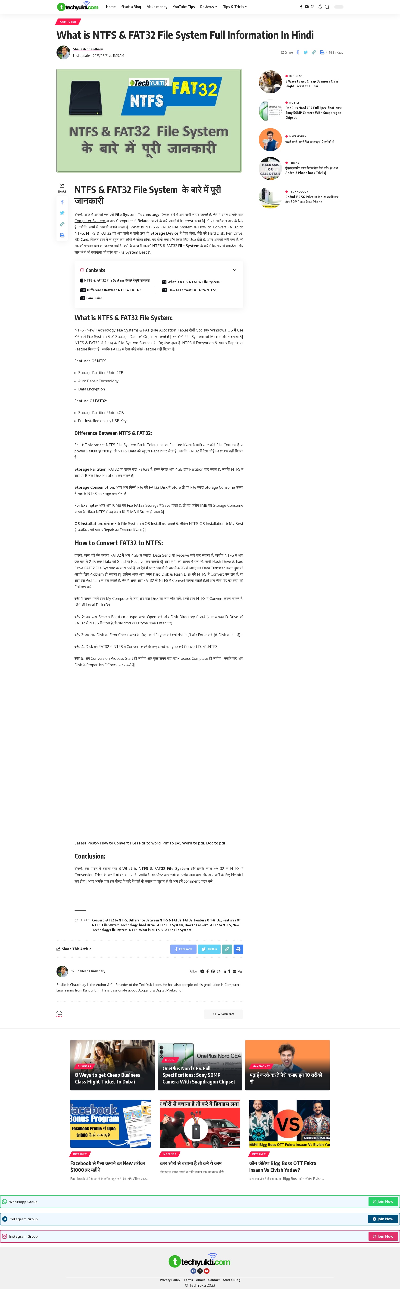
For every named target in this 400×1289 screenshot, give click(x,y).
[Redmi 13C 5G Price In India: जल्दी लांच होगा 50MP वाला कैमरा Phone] (270, 197)
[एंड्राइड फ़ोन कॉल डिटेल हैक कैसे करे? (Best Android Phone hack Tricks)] (270, 168)
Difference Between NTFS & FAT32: (114, 290)
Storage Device (163, 233)
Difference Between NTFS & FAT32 (155, 920)
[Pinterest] (213, 972)
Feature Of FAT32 (207, 920)
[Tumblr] (229, 972)
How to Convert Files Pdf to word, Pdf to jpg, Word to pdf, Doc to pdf (162, 843)
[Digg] (240, 972)
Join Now (385, 1201)
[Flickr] (234, 972)
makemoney (297, 136)
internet (80, 1154)
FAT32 (188, 920)
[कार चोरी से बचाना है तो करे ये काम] (200, 1124)
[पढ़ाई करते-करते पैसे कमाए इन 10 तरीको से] (270, 139)
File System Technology (120, 925)
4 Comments (226, 1014)
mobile (294, 102)
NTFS (133, 930)
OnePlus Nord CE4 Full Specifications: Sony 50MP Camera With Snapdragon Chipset (313, 113)
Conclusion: (94, 298)
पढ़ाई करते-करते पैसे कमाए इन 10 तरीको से (309, 142)
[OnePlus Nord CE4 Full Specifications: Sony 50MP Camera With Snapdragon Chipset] (270, 110)
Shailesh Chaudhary (88, 49)
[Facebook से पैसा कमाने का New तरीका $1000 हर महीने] (110, 1124)
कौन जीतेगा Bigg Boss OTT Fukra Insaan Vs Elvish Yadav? (282, 1166)
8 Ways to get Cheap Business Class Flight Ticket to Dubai (107, 1078)
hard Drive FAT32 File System (161, 925)
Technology (298, 191)
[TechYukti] (77, 7)
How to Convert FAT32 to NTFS (208, 925)
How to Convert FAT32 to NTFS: (192, 290)
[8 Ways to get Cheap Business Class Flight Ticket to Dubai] (270, 81)
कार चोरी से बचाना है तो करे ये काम (191, 1163)
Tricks (294, 163)
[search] (327, 7)
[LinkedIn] (224, 972)
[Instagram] (313, 7)
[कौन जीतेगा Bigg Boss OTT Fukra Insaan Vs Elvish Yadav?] (289, 1124)
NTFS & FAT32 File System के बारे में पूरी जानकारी (117, 280)
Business (296, 76)
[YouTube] (306, 7)
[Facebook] (301, 7)
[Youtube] (206, 1271)
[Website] (202, 972)
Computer (68, 21)
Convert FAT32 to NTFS (109, 920)
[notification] (320, 6)
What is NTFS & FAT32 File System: (194, 282)
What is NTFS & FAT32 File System (165, 930)
